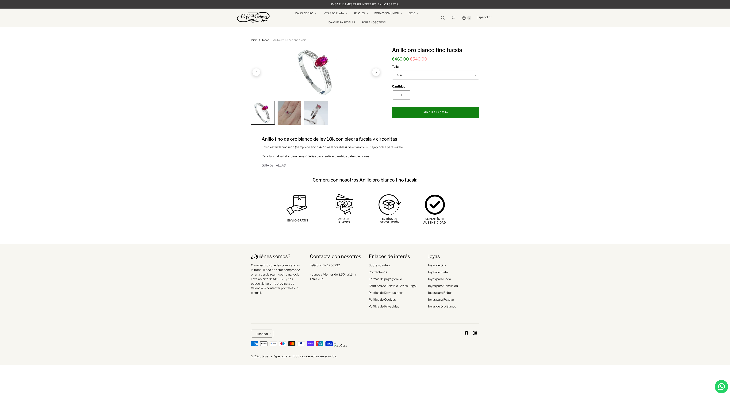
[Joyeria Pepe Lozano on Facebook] (466, 333)
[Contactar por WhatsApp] (721, 386)
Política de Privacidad (384, 306)
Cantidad (398, 86)
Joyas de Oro (303, 13)
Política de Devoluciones (386, 293)
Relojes (359, 13)
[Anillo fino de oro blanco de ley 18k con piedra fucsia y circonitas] (316, 72)
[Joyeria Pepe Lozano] (253, 18)
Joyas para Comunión (443, 286)
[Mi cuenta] (453, 17)
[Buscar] (442, 17)
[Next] (376, 72)
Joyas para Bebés (440, 293)
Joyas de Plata (333, 13)
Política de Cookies (382, 299)
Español (482, 17)
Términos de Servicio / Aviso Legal (393, 286)
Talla (395, 66)
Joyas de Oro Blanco (442, 306)
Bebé (412, 13)
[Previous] (256, 72)
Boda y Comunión (386, 13)
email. (257, 293)
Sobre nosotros (373, 22)
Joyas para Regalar (341, 22)
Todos (265, 39)
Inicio (254, 39)
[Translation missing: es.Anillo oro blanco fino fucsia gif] (316, 112)
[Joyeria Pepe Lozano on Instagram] (475, 333)
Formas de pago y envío (385, 279)
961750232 (331, 265)
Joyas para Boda (439, 279)
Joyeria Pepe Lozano (276, 356)
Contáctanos (378, 272)
